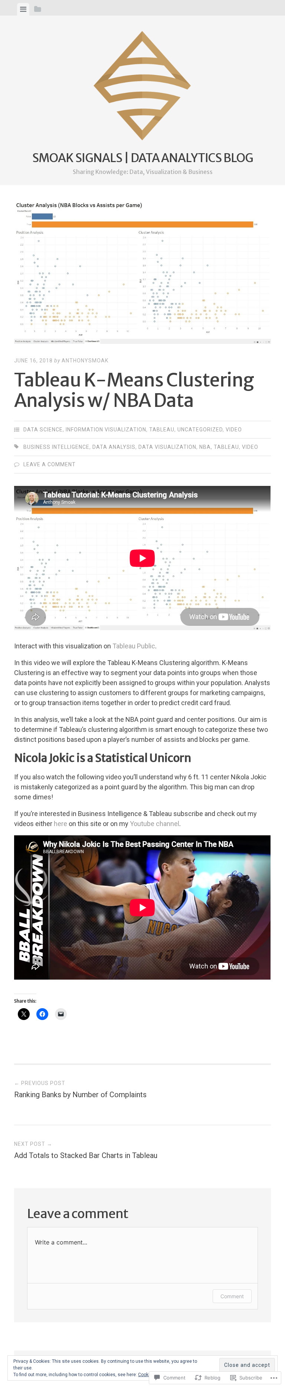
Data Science (43, 429)
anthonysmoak (85, 361)
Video (234, 429)
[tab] (23, 9)
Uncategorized (200, 429)
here (60, 824)
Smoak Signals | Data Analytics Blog (142, 158)
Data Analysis (113, 447)
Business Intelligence (56, 447)
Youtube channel (154, 824)
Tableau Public (133, 646)
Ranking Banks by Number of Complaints (80, 1089)
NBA (205, 447)
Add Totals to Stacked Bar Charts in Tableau (85, 1150)
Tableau (161, 429)
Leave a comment (49, 464)
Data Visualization (167, 447)
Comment (232, 1296)
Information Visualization (106, 429)
